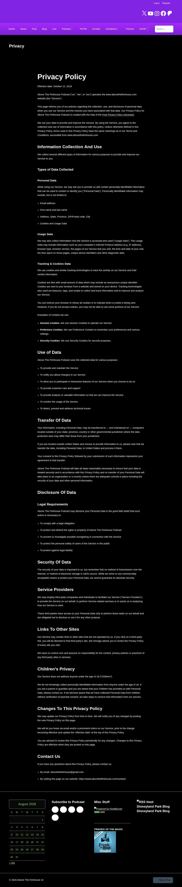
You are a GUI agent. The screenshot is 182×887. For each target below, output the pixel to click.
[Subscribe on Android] (63, 809)
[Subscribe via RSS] (79, 809)
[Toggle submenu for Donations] (120, 29)
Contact (96, 29)
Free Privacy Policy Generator (118, 114)
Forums (130, 29)
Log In (157, 3)
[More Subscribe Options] (55, 817)
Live (54, 29)
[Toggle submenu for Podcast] (74, 29)
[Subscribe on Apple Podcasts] (55, 809)
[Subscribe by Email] (71, 809)
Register (166, 3)
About (23, 29)
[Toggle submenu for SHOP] (150, 29)
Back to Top (164, 880)
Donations (111, 29)
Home (12, 29)
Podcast (66, 29)
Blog (44, 29)
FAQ (34, 29)
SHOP (142, 29)
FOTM (83, 29)
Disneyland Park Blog (153, 811)
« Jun (12, 863)
